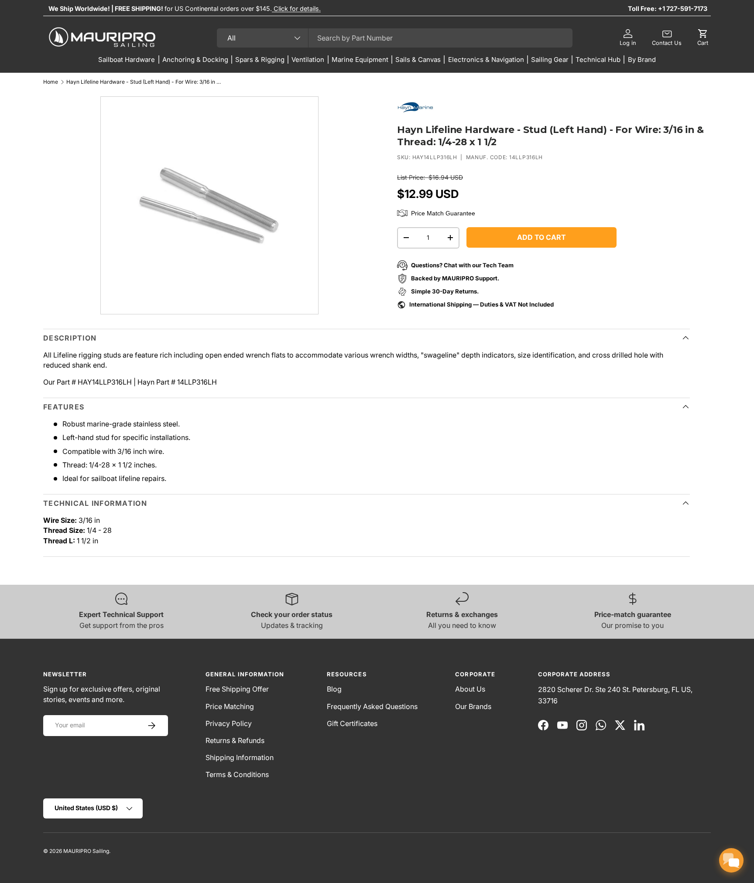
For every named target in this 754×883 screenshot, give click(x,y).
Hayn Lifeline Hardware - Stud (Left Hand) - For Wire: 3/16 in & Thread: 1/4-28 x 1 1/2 (144, 82)
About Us (470, 689)
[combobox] (394, 38)
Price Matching (230, 706)
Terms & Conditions (237, 774)
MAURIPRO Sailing (86, 851)
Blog (334, 689)
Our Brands (473, 706)
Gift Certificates (352, 723)
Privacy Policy (229, 723)
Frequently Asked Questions (372, 706)
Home (50, 82)
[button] (702, 38)
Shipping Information (240, 757)
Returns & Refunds (235, 740)
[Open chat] (731, 860)
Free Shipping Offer (237, 689)
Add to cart (541, 237)
